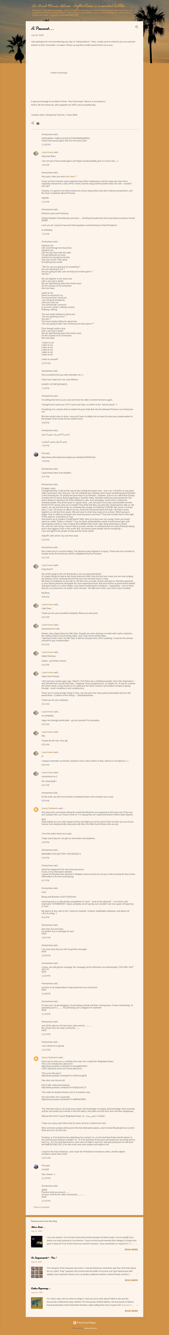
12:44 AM (46, 1158)
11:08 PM (46, 994)
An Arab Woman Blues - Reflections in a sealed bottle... (79, 6)
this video (70, 176)
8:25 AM (45, 744)
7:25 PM (45, 446)
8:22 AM (45, 724)
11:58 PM (46, 145)
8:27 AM (45, 785)
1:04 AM (45, 165)
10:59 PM (46, 955)
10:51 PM (46, 938)
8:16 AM (45, 665)
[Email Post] (37, 124)
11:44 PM (46, 1201)
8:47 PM (45, 477)
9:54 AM (45, 801)
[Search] (141, 7)
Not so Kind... (38, 1227)
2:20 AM (45, 540)
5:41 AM (45, 557)
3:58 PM (45, 423)
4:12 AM (45, 202)
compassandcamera (90, 1328)
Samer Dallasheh (50, 808)
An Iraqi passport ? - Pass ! (44, 1257)
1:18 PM (45, 388)
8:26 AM (45, 765)
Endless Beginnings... (41, 1288)
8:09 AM (45, 597)
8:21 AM (45, 704)
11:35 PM (46, 1178)
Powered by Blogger (86, 1323)
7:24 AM (45, 234)
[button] (136, 27)
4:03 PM (45, 842)
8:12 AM (45, 617)
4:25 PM (45, 858)
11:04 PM (46, 976)
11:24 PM (46, 1034)
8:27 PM (45, 880)
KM (43, 453)
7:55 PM (45, 461)
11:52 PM (46, 1050)
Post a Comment (41, 1207)
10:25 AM (46, 363)
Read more (131, 1249)
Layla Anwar (47, 152)
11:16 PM (46, 1014)
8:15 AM (45, 644)
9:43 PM (45, 917)
